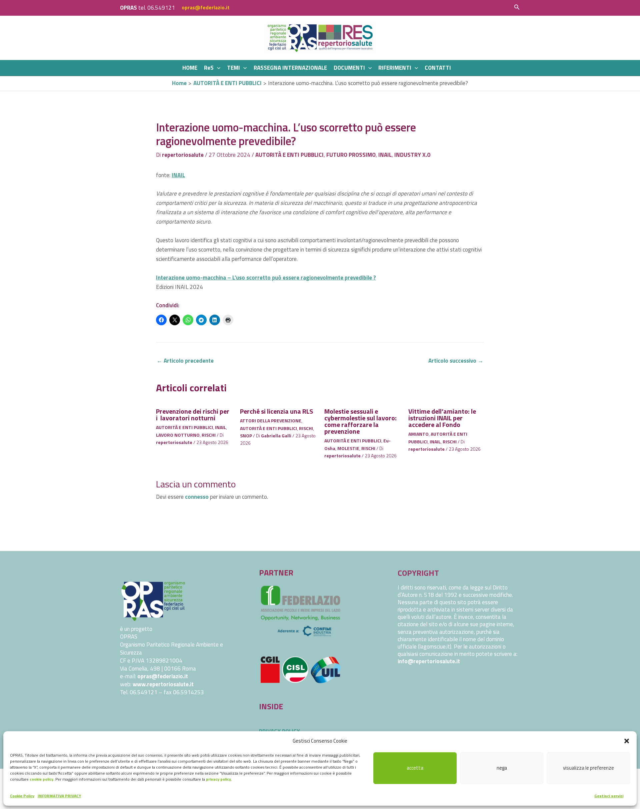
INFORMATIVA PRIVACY (59, 796)
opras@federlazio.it (206, 7)
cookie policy (41, 779)
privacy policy (218, 779)
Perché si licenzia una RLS (276, 411)
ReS (209, 67)
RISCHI (209, 434)
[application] (217, 68)
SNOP (246, 435)
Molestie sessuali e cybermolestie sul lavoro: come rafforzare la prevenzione (360, 421)
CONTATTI (438, 67)
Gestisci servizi (608, 796)
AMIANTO (418, 433)
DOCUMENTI (349, 67)
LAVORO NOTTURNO (178, 434)
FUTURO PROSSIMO (351, 154)
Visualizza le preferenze (588, 768)
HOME (189, 67)
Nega (502, 768)
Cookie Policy (22, 796)
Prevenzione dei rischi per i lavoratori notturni (192, 414)
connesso (197, 496)
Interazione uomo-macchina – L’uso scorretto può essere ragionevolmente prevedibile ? (266, 277)
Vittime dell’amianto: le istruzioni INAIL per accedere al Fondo (442, 418)
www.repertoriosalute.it (163, 684)
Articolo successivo (455, 360)
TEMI (233, 67)
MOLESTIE (348, 448)
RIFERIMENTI (394, 67)
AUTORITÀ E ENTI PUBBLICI (289, 154)
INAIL (385, 154)
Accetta (415, 768)
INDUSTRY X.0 (412, 154)
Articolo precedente (185, 360)
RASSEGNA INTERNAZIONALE (290, 67)
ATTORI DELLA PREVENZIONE (270, 420)
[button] (626, 741)
